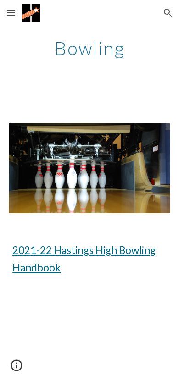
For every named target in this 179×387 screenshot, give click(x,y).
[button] (11, 12)
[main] (89, 48)
